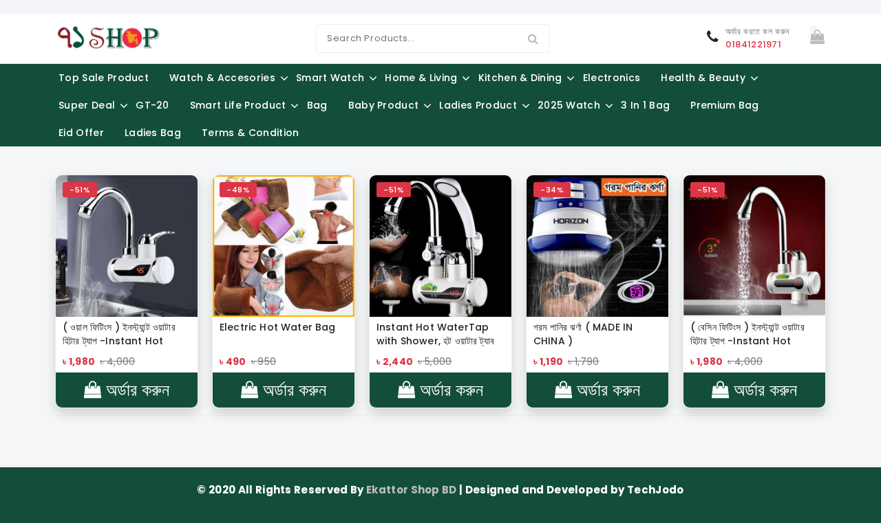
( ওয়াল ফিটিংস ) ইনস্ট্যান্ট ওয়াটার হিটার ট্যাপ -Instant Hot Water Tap (119, 334)
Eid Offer (81, 133)
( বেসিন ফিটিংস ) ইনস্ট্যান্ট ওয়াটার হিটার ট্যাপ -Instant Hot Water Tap (747, 334)
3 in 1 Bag (645, 105)
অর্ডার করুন (135, 390)
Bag (317, 105)
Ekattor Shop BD (412, 489)
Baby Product (383, 105)
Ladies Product (477, 105)
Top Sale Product (104, 78)
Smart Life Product (238, 105)
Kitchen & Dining (520, 78)
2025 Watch (569, 105)
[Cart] (817, 38)
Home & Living (421, 78)
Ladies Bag (153, 133)
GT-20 (152, 105)
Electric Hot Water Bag (278, 327)
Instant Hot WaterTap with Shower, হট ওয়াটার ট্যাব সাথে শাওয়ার (435, 334)
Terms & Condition (250, 133)
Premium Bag (724, 105)
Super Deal (87, 105)
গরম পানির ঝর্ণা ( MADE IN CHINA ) (583, 334)
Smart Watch (330, 78)
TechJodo (655, 489)
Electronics (612, 78)
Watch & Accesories (222, 78)
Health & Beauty (703, 78)
